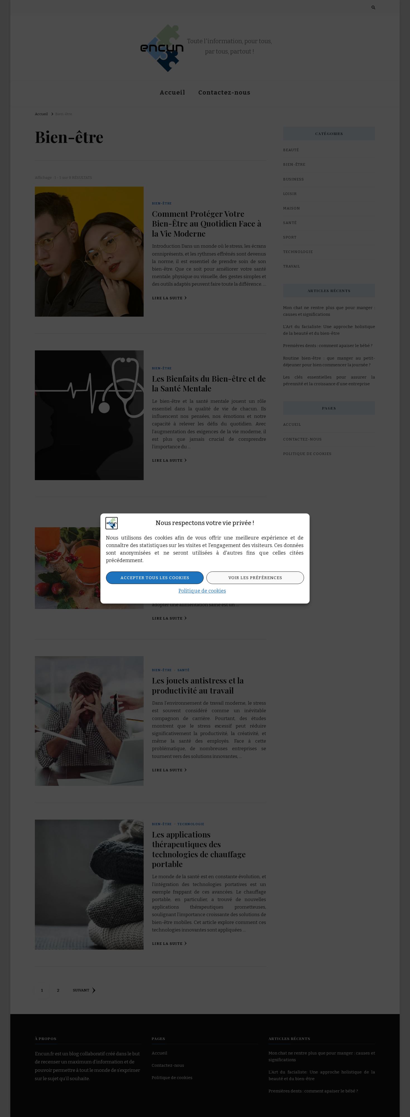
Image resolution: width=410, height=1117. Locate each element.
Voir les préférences (255, 577)
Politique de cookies (202, 591)
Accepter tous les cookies (154, 577)
